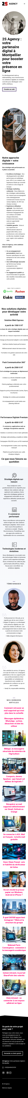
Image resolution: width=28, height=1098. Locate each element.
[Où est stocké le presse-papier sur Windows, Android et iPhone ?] (14, 886)
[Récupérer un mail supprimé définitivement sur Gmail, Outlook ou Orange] (14, 800)
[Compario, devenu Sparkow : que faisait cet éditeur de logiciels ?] (14, 773)
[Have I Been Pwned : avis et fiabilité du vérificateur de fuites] (14, 858)
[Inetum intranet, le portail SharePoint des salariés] (14, 969)
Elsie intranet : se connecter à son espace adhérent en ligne (14, 1000)
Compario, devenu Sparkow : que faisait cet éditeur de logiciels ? (14, 779)
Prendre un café (9, 89)
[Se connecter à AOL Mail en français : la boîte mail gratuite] (14, 830)
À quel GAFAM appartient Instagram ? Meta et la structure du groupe (14, 920)
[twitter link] (3, 1073)
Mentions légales (7, 1088)
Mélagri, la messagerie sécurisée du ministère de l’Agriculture (14, 751)
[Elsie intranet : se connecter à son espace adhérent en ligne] (14, 994)
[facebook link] (7, 1073)
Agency (13, 3)
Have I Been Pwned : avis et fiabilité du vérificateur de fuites (14, 864)
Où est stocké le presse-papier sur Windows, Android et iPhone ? (14, 892)
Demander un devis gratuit (12, 1053)
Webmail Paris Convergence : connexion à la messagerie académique (14, 947)
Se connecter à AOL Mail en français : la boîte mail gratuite (14, 837)
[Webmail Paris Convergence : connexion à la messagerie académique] (14, 941)
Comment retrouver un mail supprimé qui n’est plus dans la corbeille (14, 710)
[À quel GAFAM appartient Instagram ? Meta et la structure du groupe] (14, 914)
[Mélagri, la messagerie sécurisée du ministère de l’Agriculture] (14, 745)
